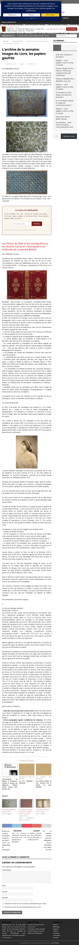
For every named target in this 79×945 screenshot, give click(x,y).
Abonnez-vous (68, 136)
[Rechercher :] (66, 36)
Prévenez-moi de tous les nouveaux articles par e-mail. (23, 907)
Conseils (56, 937)
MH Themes (55, 943)
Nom (3, 886)
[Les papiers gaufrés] (9, 803)
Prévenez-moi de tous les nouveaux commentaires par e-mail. (25, 904)
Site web (5, 898)
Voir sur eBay (71, 29)
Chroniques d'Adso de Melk (36, 929)
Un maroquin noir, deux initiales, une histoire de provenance (63, 95)
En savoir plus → (7, 937)
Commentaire (6, 870)
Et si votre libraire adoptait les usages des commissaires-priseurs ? (64, 103)
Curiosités (56, 933)
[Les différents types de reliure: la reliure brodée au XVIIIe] (26, 803)
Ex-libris (55, 931)
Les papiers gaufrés (8, 810)
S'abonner (37, 224)
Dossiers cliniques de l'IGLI (36, 925)
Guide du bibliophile (9, 22)
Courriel (4, 891)
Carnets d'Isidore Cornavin (36, 931)
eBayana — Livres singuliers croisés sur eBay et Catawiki (64, 62)
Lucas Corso (31, 927)
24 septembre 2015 (10, 64)
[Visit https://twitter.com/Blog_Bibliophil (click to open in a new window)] (77, 2)
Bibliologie (56, 927)
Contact (66, 18)
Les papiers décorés (42, 810)
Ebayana (56, 929)
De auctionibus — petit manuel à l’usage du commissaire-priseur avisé (64, 124)
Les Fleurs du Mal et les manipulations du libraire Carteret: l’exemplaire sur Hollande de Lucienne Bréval (25, 246)
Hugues (21, 64)
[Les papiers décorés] (43, 803)
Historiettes (30, 64)
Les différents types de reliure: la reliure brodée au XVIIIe (25, 812)
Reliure (55, 925)
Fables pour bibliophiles (35, 933)
